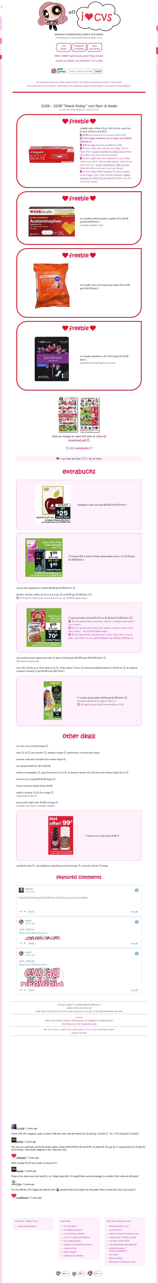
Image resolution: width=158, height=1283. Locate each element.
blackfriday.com (69, 1024)
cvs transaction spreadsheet (123, 1244)
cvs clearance (83, 60)
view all (101, 436)
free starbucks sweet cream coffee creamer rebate (57, 82)
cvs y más (97, 60)
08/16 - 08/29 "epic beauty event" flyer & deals (79, 56)
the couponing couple (86, 1024)
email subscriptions (27, 1226)
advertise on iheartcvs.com (122, 1261)
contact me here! (79, 1033)
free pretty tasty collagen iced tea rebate (86, 86)
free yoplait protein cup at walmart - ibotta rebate (47, 86)
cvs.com (111, 363)
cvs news (113, 1254)
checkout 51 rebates (73, 1255)
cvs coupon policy (72, 1241)
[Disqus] (79, 1161)
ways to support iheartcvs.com (124, 1233)
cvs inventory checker (74, 1233)
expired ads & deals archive (122, 1237)
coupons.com (70, 1248)
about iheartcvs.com (119, 1226)
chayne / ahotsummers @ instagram (80, 1020)
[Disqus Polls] (79, 1081)
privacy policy (115, 1258)
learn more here (92, 110)
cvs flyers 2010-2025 (119, 1241)
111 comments (79, 448)
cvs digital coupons (72, 1230)
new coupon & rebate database (118, 86)
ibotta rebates (70, 1252)
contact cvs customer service (77, 1244)
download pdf (77, 440)
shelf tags (99, 363)
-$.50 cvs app (88, 145)
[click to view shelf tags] (51, 381)
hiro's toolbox (69, 1226)
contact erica (115, 1230)
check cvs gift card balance (76, 1237)
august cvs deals (65, 60)
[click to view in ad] (52, 162)
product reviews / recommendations (118, 1249)
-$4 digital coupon (88, 704)
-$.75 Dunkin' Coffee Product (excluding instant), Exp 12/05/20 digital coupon (53, 598)
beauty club (34, 661)
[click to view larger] (68, 432)
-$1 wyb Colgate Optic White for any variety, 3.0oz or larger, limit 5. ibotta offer (105, 151)
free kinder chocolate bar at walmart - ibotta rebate (101, 82)
